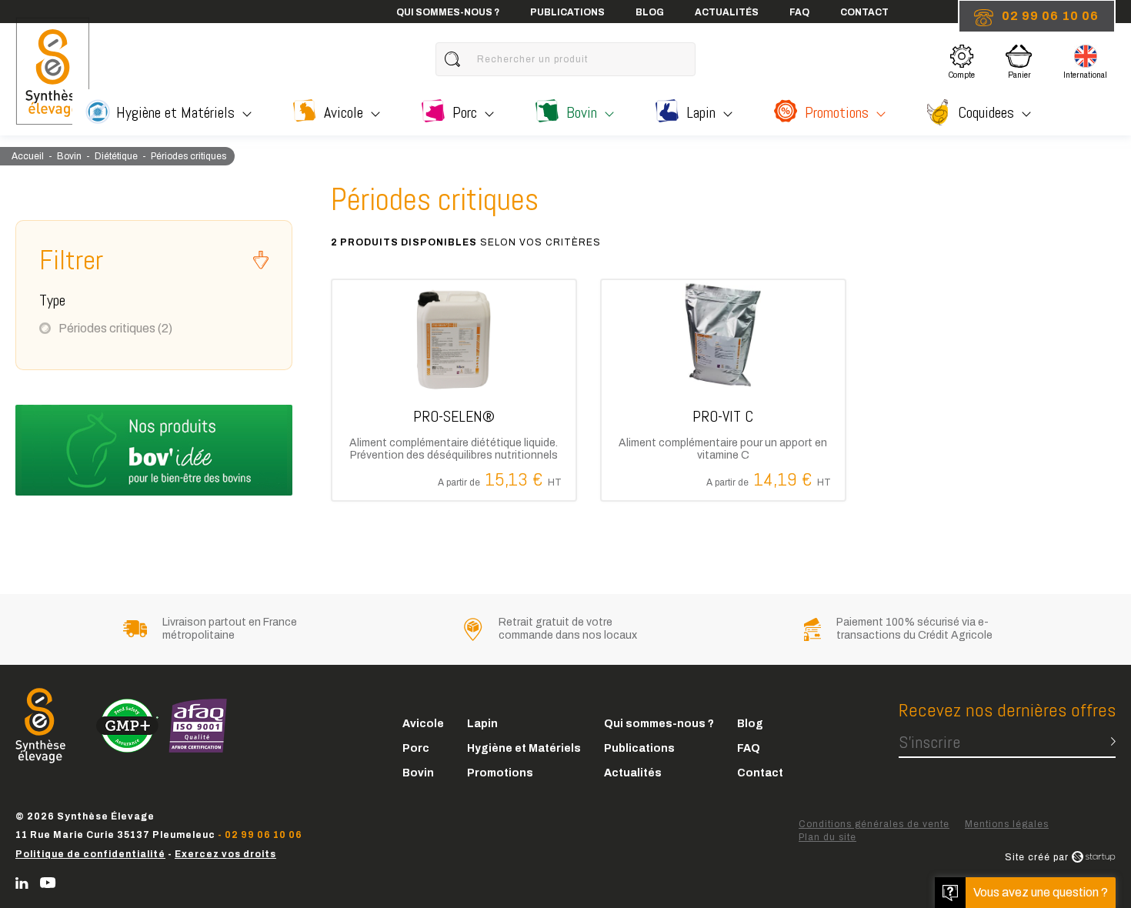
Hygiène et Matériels (175, 112)
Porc (464, 112)
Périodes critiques (115, 328)
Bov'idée (153, 450)
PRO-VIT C (723, 390)
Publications (567, 12)
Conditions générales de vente (874, 824)
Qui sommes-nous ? (447, 12)
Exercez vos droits (225, 854)
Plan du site (827, 837)
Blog (650, 12)
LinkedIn (21, 883)
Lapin (701, 112)
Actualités (727, 12)
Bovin (581, 112)
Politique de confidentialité (90, 854)
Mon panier (1023, 60)
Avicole (343, 112)
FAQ (799, 12)
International (1085, 64)
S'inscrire (929, 742)
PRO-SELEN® (454, 390)
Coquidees (986, 112)
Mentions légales (1007, 824)
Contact (864, 12)
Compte (962, 64)
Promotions (837, 112)
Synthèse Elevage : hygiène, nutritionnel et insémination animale (52, 71)
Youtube (48, 883)
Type (52, 300)
